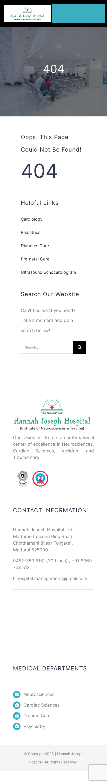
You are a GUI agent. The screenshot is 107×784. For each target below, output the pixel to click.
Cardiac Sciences (42, 705)
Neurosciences (39, 694)
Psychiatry (34, 726)
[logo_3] (52, 397)
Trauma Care (37, 715)
